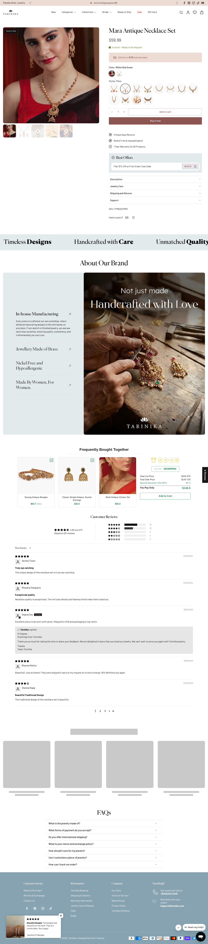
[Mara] (125, 89)
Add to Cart (165, 496)
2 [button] (100, 711)
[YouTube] (202, 3)
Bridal (105, 12)
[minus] (112, 112)
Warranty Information (81, 900)
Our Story (116, 890)
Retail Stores (118, 900)
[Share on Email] (126, 217)
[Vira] (148, 89)
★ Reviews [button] (205, 474)
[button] (165, 111)
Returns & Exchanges (34, 895)
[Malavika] (193, 89)
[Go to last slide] (30, 3)
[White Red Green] (112, 73)
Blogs (73, 915)
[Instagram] (193, 3)
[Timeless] (170, 89)
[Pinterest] (189, 3)
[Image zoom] (51, 75)
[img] (22, 556)
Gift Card (152, 12)
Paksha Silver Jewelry (14, 2)
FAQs (73, 910)
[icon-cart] (201, 12)
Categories (67, 12)
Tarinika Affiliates (121, 910)
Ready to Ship (124, 12)
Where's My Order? (33, 890)
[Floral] (136, 100)
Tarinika (72, 938)
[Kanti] (136, 89)
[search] (181, 12)
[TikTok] (198, 3)
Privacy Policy (119, 905)
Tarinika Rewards (79, 890)
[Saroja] (114, 89)
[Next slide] (177, 3)
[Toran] (182, 89)
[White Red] (119, 73)
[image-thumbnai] (9, 131)
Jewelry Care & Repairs (82, 905)
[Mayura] (148, 100)
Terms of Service (120, 895)
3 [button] (105, 711)
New (53, 12)
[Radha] (114, 100)
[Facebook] (184, 3)
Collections (87, 12)
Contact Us (29, 900)
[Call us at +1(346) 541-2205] (133, 217)
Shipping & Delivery (80, 895)
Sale (139, 12)
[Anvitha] (159, 89)
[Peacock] (125, 100)
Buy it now (155, 120)
